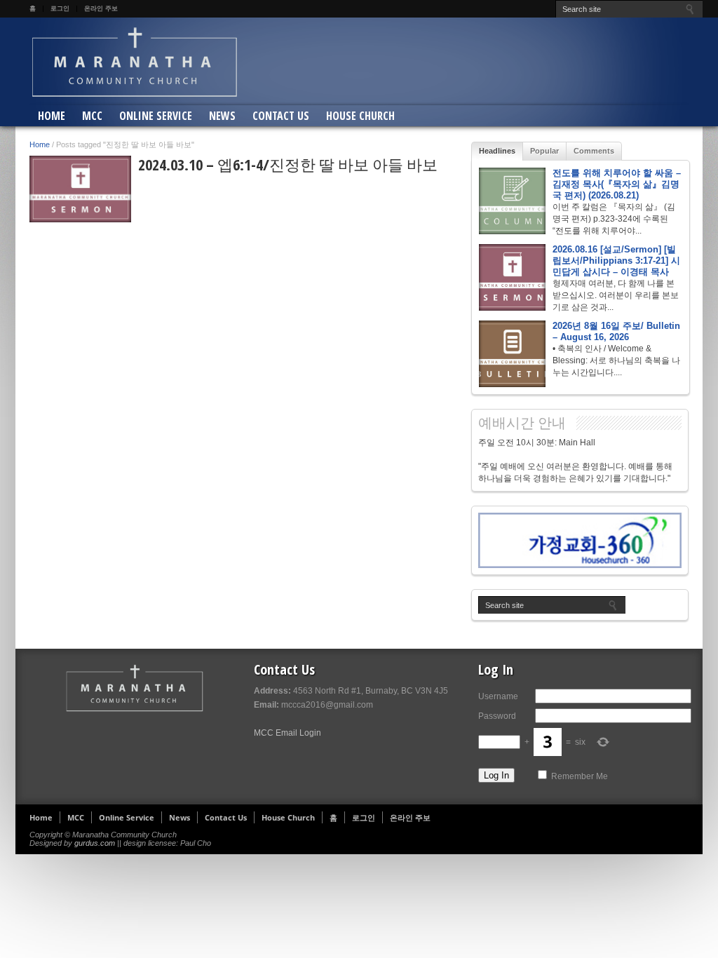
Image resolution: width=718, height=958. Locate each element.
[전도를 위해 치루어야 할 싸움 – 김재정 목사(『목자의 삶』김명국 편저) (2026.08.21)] (512, 201)
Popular (544, 151)
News (222, 115)
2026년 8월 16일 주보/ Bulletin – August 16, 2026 (616, 331)
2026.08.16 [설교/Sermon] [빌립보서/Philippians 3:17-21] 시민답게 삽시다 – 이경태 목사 (616, 260)
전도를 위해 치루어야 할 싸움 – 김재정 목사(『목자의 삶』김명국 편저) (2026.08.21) (617, 184)
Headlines (497, 151)
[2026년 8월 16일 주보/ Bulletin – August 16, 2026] (512, 354)
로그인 (59, 8)
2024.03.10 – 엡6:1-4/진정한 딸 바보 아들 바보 (288, 164)
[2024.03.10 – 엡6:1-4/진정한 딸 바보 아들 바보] (80, 189)
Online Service (155, 115)
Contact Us (280, 115)
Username (498, 696)
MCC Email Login (287, 733)
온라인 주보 (101, 8)
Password (497, 716)
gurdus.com (94, 843)
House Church (360, 115)
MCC (92, 115)
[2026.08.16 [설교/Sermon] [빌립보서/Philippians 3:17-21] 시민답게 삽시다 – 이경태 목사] (512, 277)
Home (51, 115)
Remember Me (579, 776)
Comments (594, 151)
